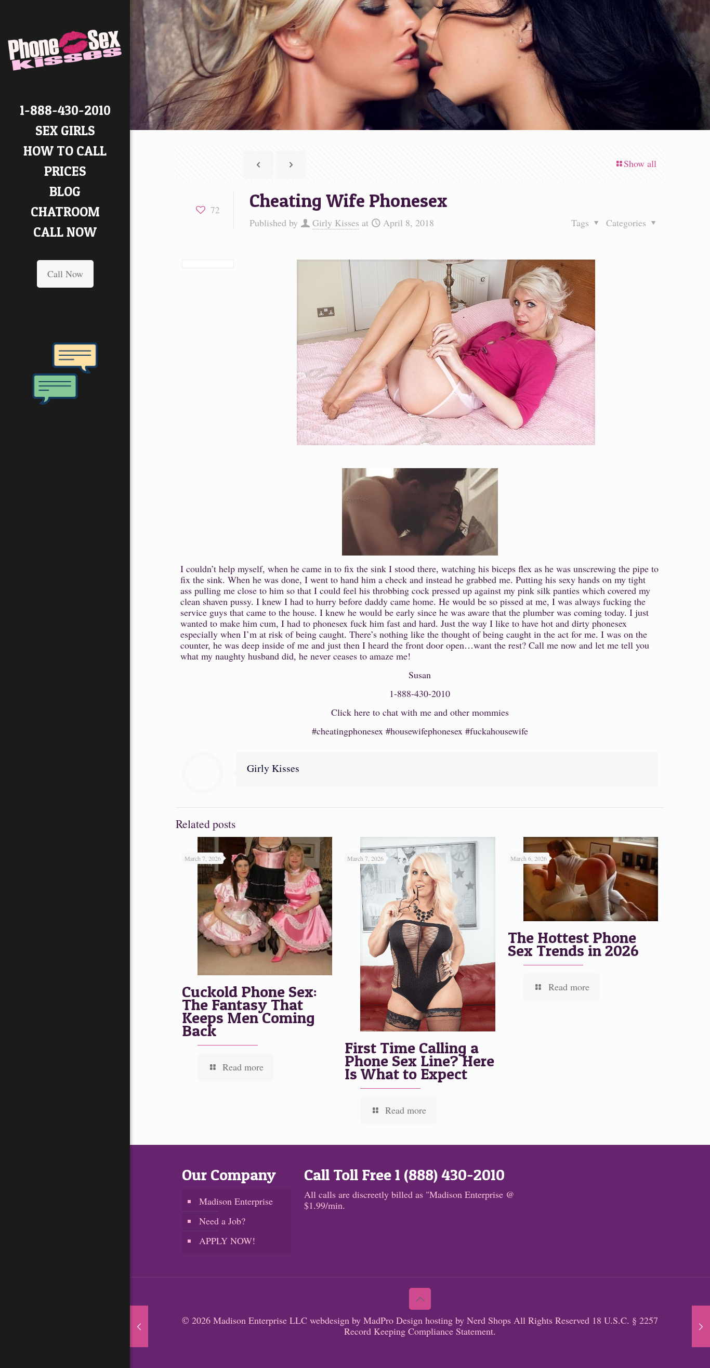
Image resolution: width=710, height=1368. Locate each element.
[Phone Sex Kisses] (65, 50)
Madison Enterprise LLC (261, 1320)
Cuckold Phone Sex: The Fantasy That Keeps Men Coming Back (249, 1011)
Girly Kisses (335, 222)
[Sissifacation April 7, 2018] (139, 1326)
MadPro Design (394, 1320)
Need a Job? (222, 1221)
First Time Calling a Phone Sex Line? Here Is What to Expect (419, 1060)
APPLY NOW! (227, 1240)
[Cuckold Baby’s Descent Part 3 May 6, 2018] (701, 1326)
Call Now (65, 273)
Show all (640, 163)
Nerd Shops (489, 1320)
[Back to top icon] (420, 1299)
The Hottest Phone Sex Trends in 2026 (573, 944)
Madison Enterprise (236, 1201)
